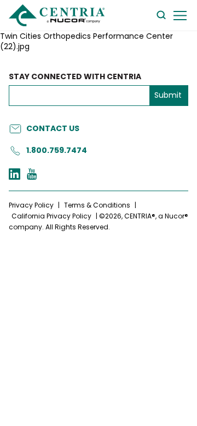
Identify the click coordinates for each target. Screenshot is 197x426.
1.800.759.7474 (56, 150)
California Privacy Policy (51, 216)
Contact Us (52, 128)
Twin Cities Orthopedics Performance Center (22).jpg (86, 41)
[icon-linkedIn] (14, 175)
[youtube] (32, 175)
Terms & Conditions (97, 205)
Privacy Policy (31, 205)
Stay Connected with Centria (75, 76)
